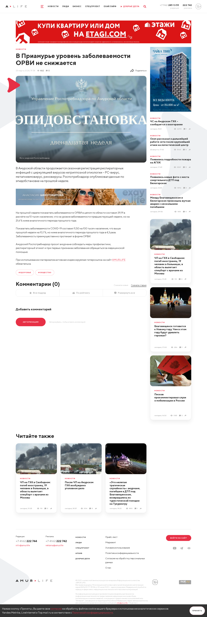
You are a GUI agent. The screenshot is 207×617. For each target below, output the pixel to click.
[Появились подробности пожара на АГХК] (190, 167)
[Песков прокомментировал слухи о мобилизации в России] (186, 415)
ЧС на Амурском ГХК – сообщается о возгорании (166, 123)
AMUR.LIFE (118, 259)
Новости (53, 6)
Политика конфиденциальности (122, 553)
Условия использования (117, 547)
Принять (197, 611)
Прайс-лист (111, 537)
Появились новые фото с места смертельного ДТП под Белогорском (169, 180)
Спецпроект (92, 6)
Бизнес (77, 6)
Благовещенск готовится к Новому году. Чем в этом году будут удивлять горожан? (170, 331)
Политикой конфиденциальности (92, 612)
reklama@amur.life (54, 545)
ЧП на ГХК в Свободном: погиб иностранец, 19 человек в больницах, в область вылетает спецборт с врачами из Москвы (169, 265)
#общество (45, 272)
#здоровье (25, 272)
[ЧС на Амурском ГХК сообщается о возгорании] (190, 129)
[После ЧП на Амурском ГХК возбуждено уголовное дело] (96, 508)
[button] (189, 548)
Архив (78, 553)
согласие (56, 608)
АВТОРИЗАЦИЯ (31, 322)
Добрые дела (82, 559)
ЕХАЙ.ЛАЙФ (110, 6)
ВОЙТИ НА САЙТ (178, 538)
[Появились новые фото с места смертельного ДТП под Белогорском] (190, 188)
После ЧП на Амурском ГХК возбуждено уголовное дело (79, 485)
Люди (65, 6)
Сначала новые (121, 285)
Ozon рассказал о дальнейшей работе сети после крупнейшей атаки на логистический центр (170, 141)
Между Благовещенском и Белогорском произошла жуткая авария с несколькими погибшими (170, 202)
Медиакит (110, 542)
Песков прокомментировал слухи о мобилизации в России (170, 397)
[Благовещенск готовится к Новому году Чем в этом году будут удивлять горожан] (186, 347)
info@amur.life (23, 545)
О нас (108, 567)
